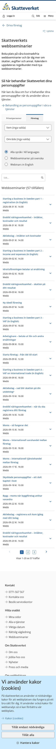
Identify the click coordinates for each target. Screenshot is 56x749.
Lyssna (50, 30)
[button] (36, 16)
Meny (51, 16)
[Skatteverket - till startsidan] (20, 6)
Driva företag (14, 25)
